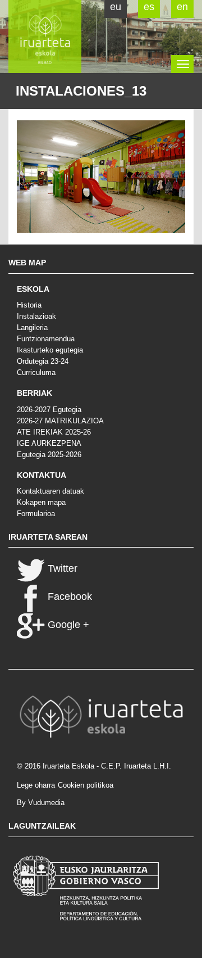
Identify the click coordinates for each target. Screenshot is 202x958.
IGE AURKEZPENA (49, 443)
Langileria (32, 327)
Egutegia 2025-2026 (49, 454)
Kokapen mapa (41, 502)
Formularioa (36, 513)
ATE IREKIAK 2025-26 (54, 432)
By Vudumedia (41, 802)
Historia (29, 305)
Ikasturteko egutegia (50, 350)
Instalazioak (36, 316)
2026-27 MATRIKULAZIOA (60, 421)
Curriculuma (36, 372)
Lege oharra (36, 785)
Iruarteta (44, 36)
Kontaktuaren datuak (50, 491)
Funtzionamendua (46, 339)
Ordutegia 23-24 (42, 361)
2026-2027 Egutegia (49, 409)
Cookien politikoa (85, 785)
